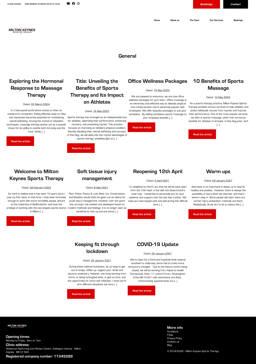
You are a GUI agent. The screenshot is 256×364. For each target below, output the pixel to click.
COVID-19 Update (158, 243)
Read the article (20, 141)
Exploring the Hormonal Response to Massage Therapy (36, 87)
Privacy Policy (174, 338)
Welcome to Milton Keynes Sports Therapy (36, 174)
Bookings (206, 4)
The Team (194, 20)
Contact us (173, 341)
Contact (236, 4)
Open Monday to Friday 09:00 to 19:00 (42, 4)
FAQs (170, 335)
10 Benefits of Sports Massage (218, 84)
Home (157, 20)
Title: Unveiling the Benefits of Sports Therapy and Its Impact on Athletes (97, 91)
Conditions (173, 331)
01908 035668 (14, 4)
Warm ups (218, 171)
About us (174, 20)
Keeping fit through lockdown (97, 247)
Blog (169, 345)
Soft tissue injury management (97, 174)
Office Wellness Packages (157, 80)
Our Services (216, 20)
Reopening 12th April (157, 171)
